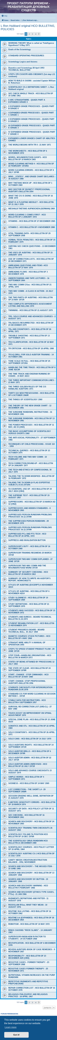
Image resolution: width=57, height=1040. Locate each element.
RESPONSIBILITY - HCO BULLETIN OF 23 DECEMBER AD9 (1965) (27, 957)
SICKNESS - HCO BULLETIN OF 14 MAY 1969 (28, 783)
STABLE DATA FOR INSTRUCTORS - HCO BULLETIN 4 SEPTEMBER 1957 (27, 701)
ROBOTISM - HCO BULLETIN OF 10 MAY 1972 (29, 924)
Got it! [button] (16, 1035)
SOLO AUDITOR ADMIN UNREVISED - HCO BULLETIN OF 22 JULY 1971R (27, 765)
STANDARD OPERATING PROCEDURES (26, 55)
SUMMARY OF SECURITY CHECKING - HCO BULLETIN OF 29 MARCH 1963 (28, 573)
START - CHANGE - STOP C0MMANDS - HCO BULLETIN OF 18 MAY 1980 (28, 676)
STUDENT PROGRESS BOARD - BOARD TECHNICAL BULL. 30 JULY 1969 (26, 631)
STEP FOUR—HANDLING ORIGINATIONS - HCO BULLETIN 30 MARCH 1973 (29, 656)
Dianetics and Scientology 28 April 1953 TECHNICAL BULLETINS (26, 69)
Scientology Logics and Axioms (22, 62)
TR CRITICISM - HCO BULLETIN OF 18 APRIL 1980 (31, 348)
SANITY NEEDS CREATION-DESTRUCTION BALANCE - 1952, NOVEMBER (27, 861)
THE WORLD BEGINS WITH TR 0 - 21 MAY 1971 (29, 145)
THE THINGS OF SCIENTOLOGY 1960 (25, 399)
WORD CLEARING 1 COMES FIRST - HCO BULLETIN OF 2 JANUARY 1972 (27, 216)
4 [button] (35, 34)
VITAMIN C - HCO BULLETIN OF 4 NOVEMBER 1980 (31, 227)
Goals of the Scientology (19, 49)
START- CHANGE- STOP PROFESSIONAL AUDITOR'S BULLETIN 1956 (27, 682)
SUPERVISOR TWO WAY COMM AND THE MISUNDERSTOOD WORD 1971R (27, 567)
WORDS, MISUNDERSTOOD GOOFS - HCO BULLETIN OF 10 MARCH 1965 (27, 158)
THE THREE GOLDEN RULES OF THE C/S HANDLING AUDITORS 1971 (27, 388)
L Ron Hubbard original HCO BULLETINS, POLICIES (28, 27)
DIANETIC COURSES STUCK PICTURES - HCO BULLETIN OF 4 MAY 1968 (29, 637)
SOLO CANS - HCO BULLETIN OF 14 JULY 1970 (29, 739)
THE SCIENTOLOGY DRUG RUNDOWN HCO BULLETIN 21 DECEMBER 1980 (28, 842)
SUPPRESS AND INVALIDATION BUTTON (26, 540)
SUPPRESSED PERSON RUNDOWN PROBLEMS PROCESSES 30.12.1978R (30, 516)
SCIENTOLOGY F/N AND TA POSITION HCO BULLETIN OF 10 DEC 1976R (28, 835)
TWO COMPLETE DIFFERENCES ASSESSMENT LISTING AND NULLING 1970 (30, 305)
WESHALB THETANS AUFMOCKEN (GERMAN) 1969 (31, 209)
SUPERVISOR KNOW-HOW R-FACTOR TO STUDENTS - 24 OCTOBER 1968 (27, 938)
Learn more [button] (11, 1027)
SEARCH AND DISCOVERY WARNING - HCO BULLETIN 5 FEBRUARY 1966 (28, 887)
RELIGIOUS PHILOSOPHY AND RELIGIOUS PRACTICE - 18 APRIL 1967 (28, 995)
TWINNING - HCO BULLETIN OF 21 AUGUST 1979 (30, 310)
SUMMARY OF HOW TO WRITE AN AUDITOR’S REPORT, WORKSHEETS (29, 579)
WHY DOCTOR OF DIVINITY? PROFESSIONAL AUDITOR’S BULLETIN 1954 (29, 190)
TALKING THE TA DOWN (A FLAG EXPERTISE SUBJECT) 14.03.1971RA (29, 483)
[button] (38, 34)
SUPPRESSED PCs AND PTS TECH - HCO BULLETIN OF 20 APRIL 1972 (27, 535)
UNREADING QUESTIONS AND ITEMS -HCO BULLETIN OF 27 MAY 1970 (28, 266)
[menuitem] (4, 16)
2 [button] (29, 34)
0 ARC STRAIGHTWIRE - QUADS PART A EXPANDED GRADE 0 (26, 101)
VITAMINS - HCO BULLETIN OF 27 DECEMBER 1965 (31, 221)
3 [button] (32, 34)
